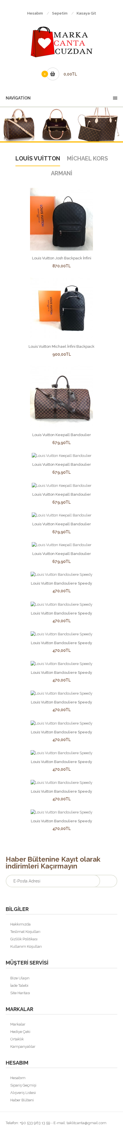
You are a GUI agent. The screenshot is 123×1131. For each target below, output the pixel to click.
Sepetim (60, 13)
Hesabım (35, 13)
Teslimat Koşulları (25, 931)
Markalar (17, 1024)
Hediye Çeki (20, 1032)
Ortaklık (17, 1039)
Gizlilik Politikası (23, 939)
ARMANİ (61, 173)
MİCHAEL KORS (87, 158)
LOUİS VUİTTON (37, 158)
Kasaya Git (86, 13)
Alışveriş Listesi (23, 1093)
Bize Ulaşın (19, 978)
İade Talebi (19, 985)
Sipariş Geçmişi (23, 1085)
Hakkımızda (20, 924)
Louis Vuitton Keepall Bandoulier (61, 435)
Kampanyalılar (22, 1046)
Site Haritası (20, 993)
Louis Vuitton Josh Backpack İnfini (61, 258)
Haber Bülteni (22, 1100)
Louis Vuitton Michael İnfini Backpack (61, 346)
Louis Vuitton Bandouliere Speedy (61, 583)
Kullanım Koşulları (26, 946)
